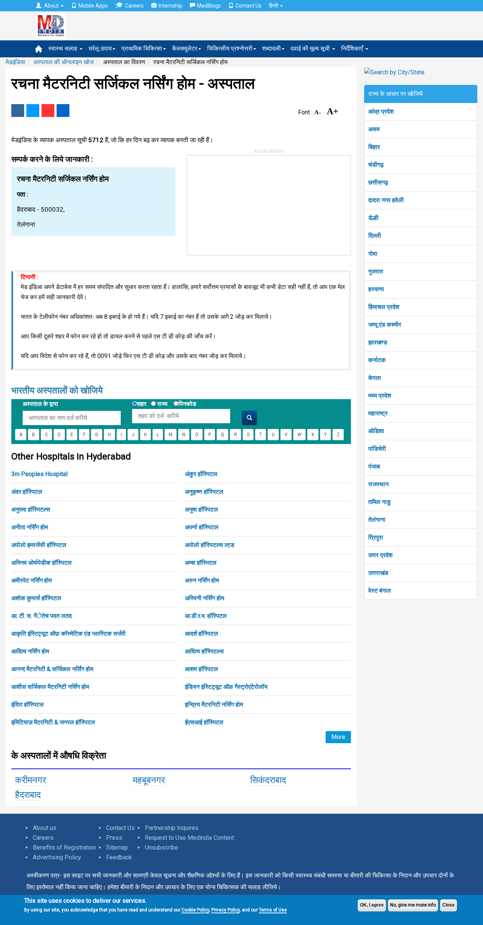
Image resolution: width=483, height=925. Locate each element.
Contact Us (248, 6)
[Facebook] (17, 110)
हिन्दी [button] (274, 6)
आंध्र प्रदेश (381, 111)
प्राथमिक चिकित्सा (142, 48)
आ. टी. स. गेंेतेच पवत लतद (41, 615)
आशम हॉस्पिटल (201, 669)
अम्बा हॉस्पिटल (201, 562)
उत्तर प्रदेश (380, 555)
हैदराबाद (28, 795)
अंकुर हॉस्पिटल (201, 474)
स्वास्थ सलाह (63, 48)
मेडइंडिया (15, 62)
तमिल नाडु (379, 502)
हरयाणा (376, 289)
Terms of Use (273, 910)
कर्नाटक (377, 360)
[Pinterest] (48, 110)
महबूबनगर (149, 780)
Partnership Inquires (171, 827)
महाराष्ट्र (378, 413)
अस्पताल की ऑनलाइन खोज (63, 62)
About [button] (51, 6)
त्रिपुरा (375, 537)
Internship (170, 6)
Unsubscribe (161, 847)
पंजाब (374, 466)
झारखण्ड (377, 342)
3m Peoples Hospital (39, 474)
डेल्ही (373, 217)
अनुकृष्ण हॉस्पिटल (204, 491)
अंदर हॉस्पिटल (26, 491)
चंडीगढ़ (376, 164)
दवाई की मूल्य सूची (311, 48)
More (338, 737)
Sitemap (117, 847)
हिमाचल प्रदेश (383, 306)
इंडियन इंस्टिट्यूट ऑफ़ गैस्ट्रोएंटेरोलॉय (226, 686)
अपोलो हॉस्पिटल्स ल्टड (209, 545)
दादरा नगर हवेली (386, 200)
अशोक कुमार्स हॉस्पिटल (36, 598)
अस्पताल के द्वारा (40, 403)
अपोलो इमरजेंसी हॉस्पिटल (38, 545)
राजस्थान (378, 484)
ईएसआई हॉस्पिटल (204, 722)
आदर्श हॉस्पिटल (201, 633)
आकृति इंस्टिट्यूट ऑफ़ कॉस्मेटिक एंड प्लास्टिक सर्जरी (68, 633)
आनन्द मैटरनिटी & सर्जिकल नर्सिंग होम (52, 669)
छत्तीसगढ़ (378, 182)
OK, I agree (372, 905)
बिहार (374, 147)
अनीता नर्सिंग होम (29, 527)
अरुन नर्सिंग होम (202, 580)
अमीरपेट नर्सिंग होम (31, 580)
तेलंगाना (376, 519)
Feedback (119, 857)
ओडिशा (376, 431)
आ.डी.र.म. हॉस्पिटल (206, 615)
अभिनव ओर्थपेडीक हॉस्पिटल (41, 562)
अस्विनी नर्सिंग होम (204, 598)
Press (114, 837)
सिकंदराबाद (268, 780)
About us (44, 827)
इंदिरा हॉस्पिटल (27, 704)
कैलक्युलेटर (184, 48)
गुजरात (375, 271)
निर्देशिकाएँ (353, 48)
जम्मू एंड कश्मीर (384, 324)
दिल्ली (374, 235)
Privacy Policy (225, 910)
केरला (374, 377)
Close (448, 905)
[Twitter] (32, 110)
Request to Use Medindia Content (189, 837)
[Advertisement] (243, 202)
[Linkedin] (63, 110)
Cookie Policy (195, 910)
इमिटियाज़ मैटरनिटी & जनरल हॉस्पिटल (53, 722)
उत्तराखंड (378, 572)
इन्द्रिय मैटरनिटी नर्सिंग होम (214, 704)
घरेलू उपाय (100, 48)
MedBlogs (209, 6)
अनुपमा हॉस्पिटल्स (30, 509)
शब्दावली (271, 48)
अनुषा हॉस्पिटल (201, 509)
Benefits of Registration (64, 847)
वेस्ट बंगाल (379, 590)
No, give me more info (413, 905)
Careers (134, 6)
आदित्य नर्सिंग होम (30, 651)
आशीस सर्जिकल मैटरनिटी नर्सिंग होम (50, 686)
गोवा (372, 253)
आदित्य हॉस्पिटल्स (204, 651)
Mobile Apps (93, 6)
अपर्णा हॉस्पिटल (201, 527)
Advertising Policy (57, 857)
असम (374, 129)
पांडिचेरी (377, 448)
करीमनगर (30, 780)
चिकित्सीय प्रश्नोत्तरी (229, 48)
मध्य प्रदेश (379, 395)
